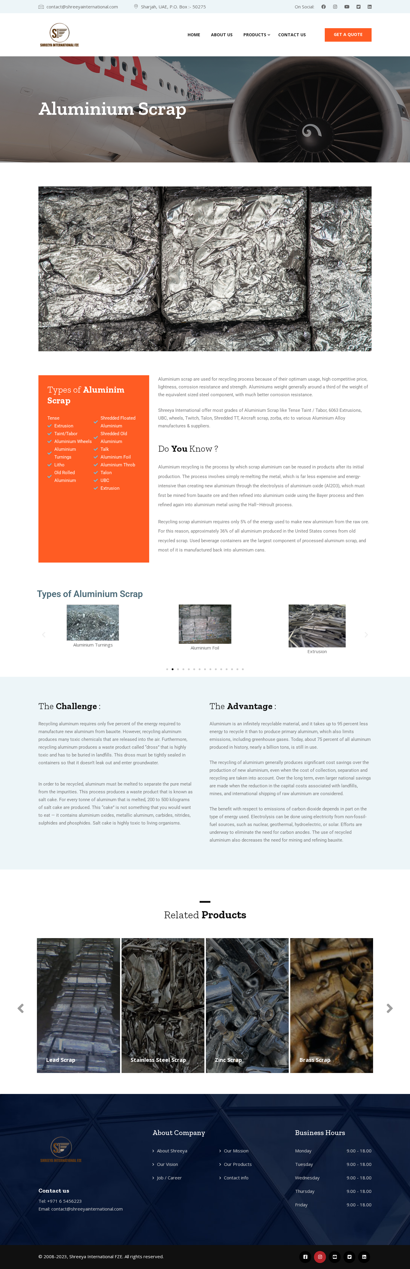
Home (194, 34)
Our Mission (236, 1151)
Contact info (236, 1178)
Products (254, 34)
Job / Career (169, 1178)
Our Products (238, 1164)
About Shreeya (172, 1151)
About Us (222, 34)
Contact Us (292, 34)
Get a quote (348, 34)
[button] (45, 269)
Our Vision (167, 1164)
